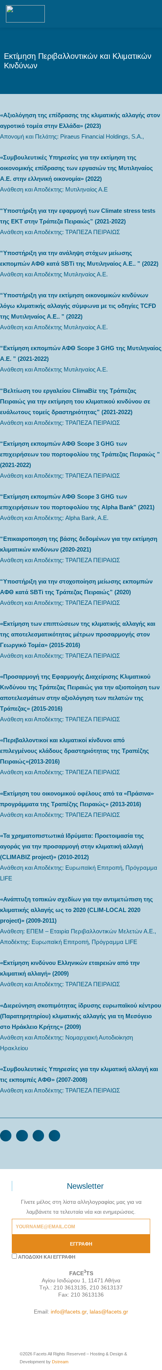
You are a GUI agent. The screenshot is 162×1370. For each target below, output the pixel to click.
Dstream (60, 1361)
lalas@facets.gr (109, 1311)
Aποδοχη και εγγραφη (46, 1257)
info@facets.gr (69, 1311)
